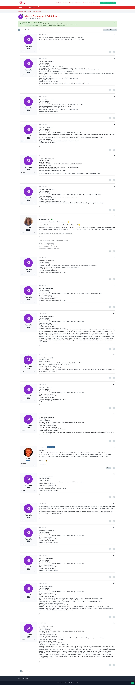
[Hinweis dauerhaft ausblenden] (114, 22)
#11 (114, 355)
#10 (114, 313)
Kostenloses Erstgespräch (108, 2)
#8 (114, 257)
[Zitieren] (114, 52)
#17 (114, 527)
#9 (114, 285)
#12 (114, 384)
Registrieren (31, 7)
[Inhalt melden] (110, 52)
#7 (114, 216)
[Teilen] (115, 30)
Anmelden (22, 7)
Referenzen (78, 3)
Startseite (58, 3)
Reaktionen (23, 463)
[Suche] (38, 7)
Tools (95, 3)
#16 (114, 503)
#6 (114, 186)
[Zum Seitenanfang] (132, 683)
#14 (114, 447)
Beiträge (23, 51)
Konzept (71, 3)
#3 (114, 96)
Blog (91, 3)
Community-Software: (68, 683)
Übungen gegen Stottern (53, 25)
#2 (114, 58)
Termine (65, 3)
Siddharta (28, 18)
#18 (114, 555)
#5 (114, 155)
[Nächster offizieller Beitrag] (110, 468)
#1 (114, 34)
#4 (114, 124)
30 (25, 29)
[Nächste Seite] (28, 30)
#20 (114, 623)
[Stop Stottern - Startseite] (22, 2)
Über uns (85, 3)
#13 (114, 414)
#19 (114, 583)
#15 (114, 474)
